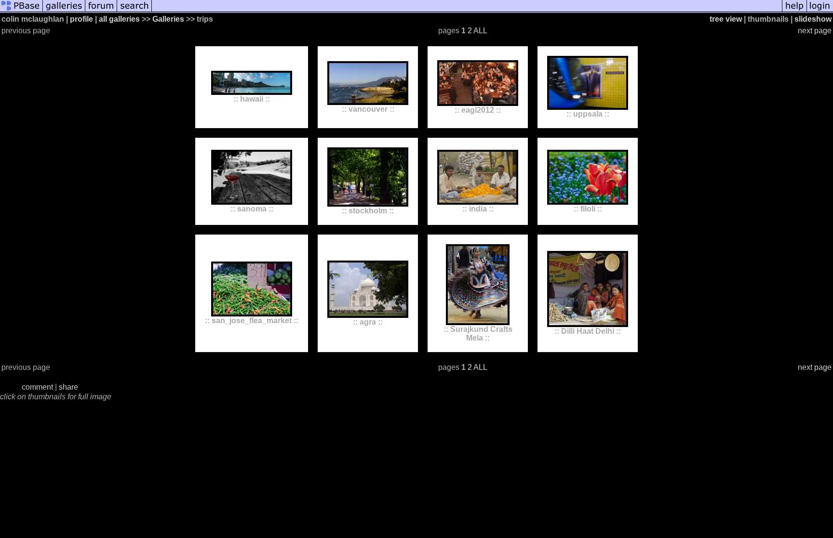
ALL (480, 30)
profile (81, 19)
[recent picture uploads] (64, 11)
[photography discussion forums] (101, 11)
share (68, 387)
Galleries (168, 19)
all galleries (119, 19)
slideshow (813, 19)
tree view (726, 19)
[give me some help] (794, 11)
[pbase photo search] (134, 11)
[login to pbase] (820, 11)
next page (815, 30)
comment (37, 387)
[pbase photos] (21, 11)
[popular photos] (467, 11)
